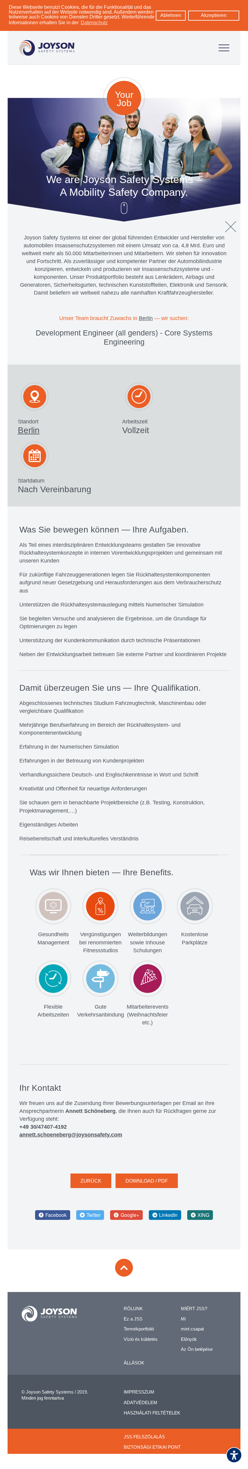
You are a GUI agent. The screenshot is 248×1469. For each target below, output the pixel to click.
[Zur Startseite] (49, 1314)
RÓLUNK (133, 1308)
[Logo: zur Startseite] (46, 48)
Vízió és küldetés (141, 1339)
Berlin (146, 318)
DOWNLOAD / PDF (147, 1181)
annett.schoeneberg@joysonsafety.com (70, 1135)
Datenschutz (94, 22)
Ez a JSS (133, 1318)
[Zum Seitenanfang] (124, 1268)
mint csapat (192, 1328)
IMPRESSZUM (139, 1391)
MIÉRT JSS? (194, 1308)
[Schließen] (230, 226)
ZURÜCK (90, 1181)
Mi (183, 1318)
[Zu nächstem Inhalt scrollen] (124, 208)
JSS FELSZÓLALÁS (144, 1436)
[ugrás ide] (224, 48)
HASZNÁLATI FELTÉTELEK (152, 1412)
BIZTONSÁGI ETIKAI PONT (152, 1447)
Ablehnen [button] (170, 15)
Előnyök (189, 1339)
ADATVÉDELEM (140, 1402)
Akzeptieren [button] (214, 15)
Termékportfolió (139, 1328)
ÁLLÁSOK (134, 1362)
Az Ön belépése (197, 1349)
